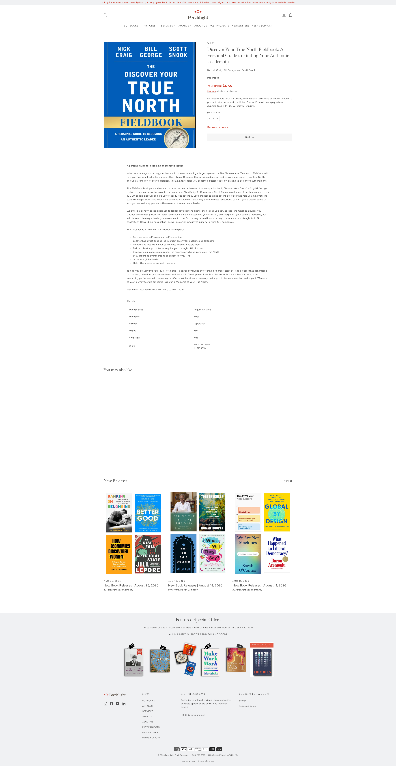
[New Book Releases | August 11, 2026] (262, 533)
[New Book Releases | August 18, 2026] (198, 533)
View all (288, 480)
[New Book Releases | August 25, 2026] (134, 533)
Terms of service (206, 761)
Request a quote (217, 127)
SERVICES (167, 25)
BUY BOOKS (131, 25)
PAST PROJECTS (219, 25)
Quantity (214, 113)
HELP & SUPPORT (262, 25)
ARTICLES (150, 25)
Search (242, 700)
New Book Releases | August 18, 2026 (195, 585)
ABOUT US (200, 25)
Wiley (211, 43)
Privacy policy (188, 761)
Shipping (211, 91)
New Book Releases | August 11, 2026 (259, 585)
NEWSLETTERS (240, 25)
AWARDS (184, 25)
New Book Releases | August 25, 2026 (131, 585)
